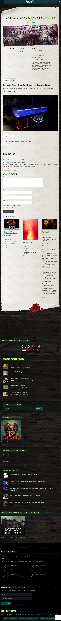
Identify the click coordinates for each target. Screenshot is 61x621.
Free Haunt (11, 141)
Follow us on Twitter (40, 565)
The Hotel (45, 232)
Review (5, 177)
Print (5, 75)
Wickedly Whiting (16, 372)
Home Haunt (28, 141)
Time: (33, 48)
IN (28, 22)
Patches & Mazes (7, 458)
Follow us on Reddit (40, 574)
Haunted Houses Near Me (10, 618)
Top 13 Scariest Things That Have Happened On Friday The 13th (30, 502)
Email (5, 195)
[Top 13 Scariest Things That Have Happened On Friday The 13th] (5, 505)
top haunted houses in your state (40, 442)
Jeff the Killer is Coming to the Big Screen (23, 474)
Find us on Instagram (40, 570)
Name (5, 189)
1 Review (33, 22)
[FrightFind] (30, 1)
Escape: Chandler (5, 147)
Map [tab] (13, 80)
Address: (12, 48)
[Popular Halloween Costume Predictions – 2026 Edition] (5, 484)
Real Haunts (6, 461)
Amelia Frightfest (56, 147)
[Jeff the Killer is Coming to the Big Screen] (5, 477)
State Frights (24, 561)
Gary (26, 22)
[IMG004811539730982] (30, 113)
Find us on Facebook (12, 565)
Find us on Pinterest (12, 574)
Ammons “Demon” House (19, 392)
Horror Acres (28, 242)
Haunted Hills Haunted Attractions (21, 379)
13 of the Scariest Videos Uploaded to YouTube (25, 495)
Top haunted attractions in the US (29, 618)
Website (5, 200)
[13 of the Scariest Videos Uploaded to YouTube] (5, 498)
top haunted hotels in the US (34, 537)
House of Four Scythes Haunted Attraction (10, 233)
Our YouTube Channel (12, 570)
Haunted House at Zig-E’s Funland (21, 365)
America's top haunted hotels (49, 618)
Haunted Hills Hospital (18, 385)
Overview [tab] (6, 80)
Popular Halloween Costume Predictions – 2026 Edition (27, 481)
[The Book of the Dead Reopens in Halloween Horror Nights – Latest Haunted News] (5, 491)
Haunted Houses (19, 141)
